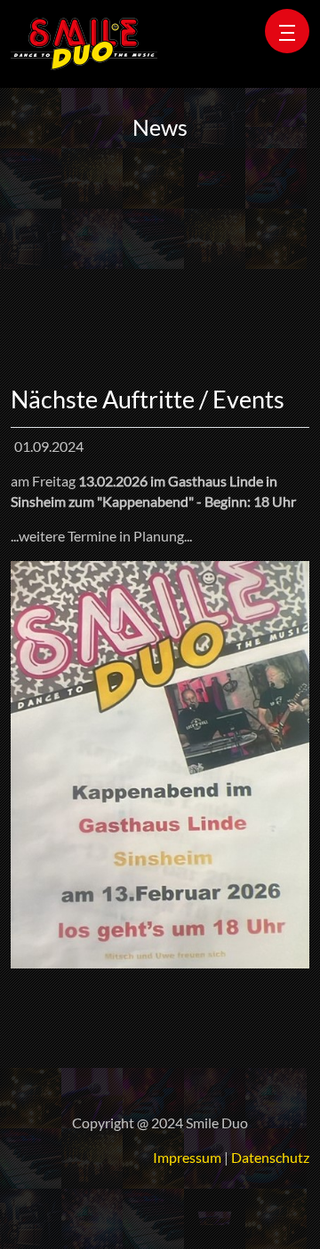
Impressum (187, 1157)
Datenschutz (270, 1157)
